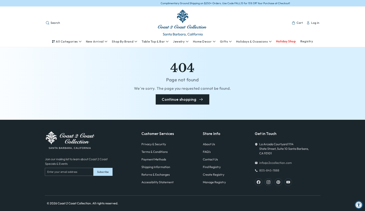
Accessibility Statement (157, 182)
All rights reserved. (105, 203)
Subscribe (103, 172)
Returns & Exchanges (155, 174)
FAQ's (207, 152)
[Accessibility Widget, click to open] (359, 205)
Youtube (288, 182)
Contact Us (210, 159)
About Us (209, 144)
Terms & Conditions (154, 152)
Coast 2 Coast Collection (74, 203)
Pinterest (278, 182)
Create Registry (213, 174)
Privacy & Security (153, 144)
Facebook (258, 182)
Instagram (268, 182)
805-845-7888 (269, 170)
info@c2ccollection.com (275, 163)
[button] (53, 23)
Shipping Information (155, 167)
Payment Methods (153, 159)
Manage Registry (214, 182)
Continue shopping (179, 99)
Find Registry (212, 167)
